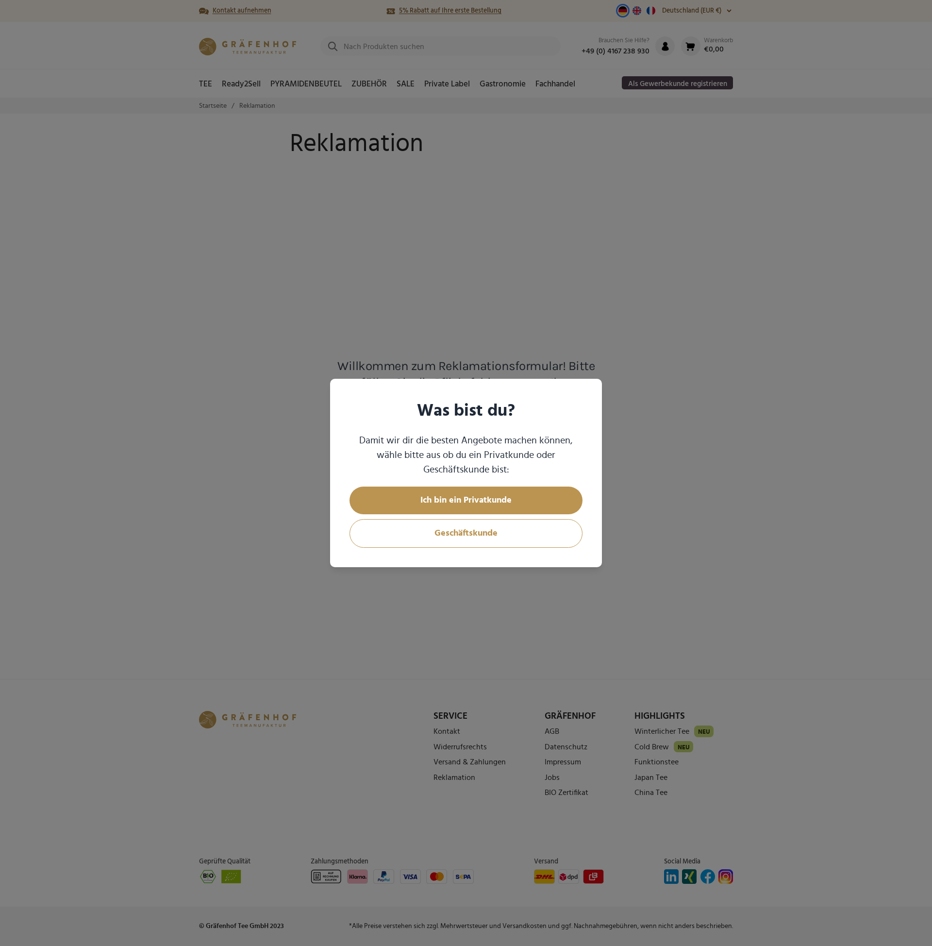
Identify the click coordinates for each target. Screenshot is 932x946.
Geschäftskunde (466, 533)
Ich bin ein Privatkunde (466, 500)
